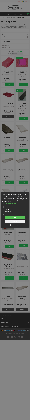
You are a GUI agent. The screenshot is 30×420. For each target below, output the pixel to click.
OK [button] (15, 217)
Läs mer (10, 201)
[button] (15, 203)
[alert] (15, 210)
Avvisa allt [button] (15, 221)
